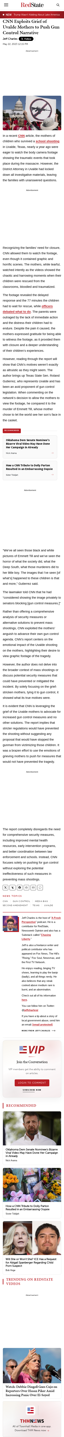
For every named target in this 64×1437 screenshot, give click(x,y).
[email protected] (42, 1024)
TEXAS (36, 905)
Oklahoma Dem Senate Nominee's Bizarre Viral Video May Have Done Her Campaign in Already (32, 1153)
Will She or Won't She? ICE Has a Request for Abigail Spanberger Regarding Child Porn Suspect (31, 1262)
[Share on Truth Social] (13, 887)
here (24, 999)
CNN (21, 135)
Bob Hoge (10, 1270)
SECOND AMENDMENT (15, 905)
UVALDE (48, 905)
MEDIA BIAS (41, 901)
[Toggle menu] (6, 4)
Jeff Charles (10, 38)
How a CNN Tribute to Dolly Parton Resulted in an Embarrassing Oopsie (27, 1207)
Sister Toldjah (12, 1213)
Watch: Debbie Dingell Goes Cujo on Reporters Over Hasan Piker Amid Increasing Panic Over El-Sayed (31, 1391)
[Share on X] (5, 887)
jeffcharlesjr (31, 1010)
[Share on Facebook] (19, 887)
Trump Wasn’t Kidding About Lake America (37, 14)
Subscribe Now (32, 1090)
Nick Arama (11, 1160)
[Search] (58, 4)
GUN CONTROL (21, 901)
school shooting (47, 141)
